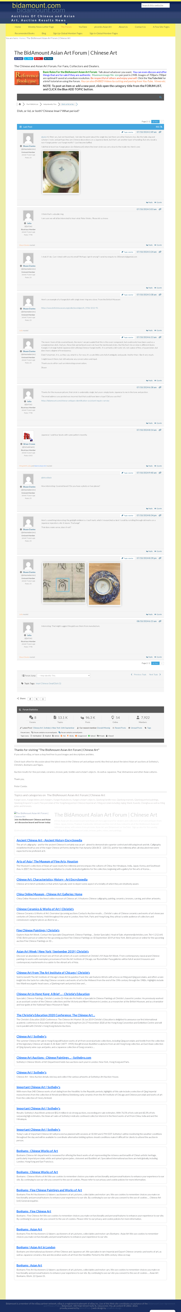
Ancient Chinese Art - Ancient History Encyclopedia (49, 840)
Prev (156, 122)
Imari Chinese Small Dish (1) (48, 683)
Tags (149, 728)
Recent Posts (120, 728)
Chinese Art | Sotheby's (31, 1036)
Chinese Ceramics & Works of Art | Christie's (45, 909)
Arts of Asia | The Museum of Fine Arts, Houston (47, 861)
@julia (43, 137)
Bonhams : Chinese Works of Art (37, 1151)
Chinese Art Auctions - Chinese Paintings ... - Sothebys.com (54, 1057)
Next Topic (154, 674)
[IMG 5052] (104, 604)
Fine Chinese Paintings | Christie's (38, 930)
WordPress (85, 1308)
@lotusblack (46, 477)
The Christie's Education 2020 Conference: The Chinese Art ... (56, 1015)
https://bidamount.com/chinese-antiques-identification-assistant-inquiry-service (75, 400)
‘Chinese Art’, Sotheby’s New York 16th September (53, 728)
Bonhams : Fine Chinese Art (34, 1211)
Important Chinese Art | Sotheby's (38, 1087)
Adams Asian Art (40, 466)
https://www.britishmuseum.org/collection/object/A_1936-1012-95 (69, 308)
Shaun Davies (29, 146)
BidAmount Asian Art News (48, 8)
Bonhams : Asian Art (29, 1229)
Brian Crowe (29, 444)
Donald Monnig (103, 728)
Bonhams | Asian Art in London (36, 1247)
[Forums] (20, 104)
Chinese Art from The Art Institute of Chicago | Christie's (53, 972)
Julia (29, 223)
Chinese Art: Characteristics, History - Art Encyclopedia (52, 879)
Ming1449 (23, 466)
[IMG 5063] (61, 192)
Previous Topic (139, 674)
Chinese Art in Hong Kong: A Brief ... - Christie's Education (53, 994)
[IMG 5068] (64, 601)
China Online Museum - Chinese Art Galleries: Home (49, 894)
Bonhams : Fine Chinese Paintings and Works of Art (49, 1190)
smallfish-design (113, 1308)
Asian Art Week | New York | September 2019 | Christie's (53, 951)
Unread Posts (136, 728)
